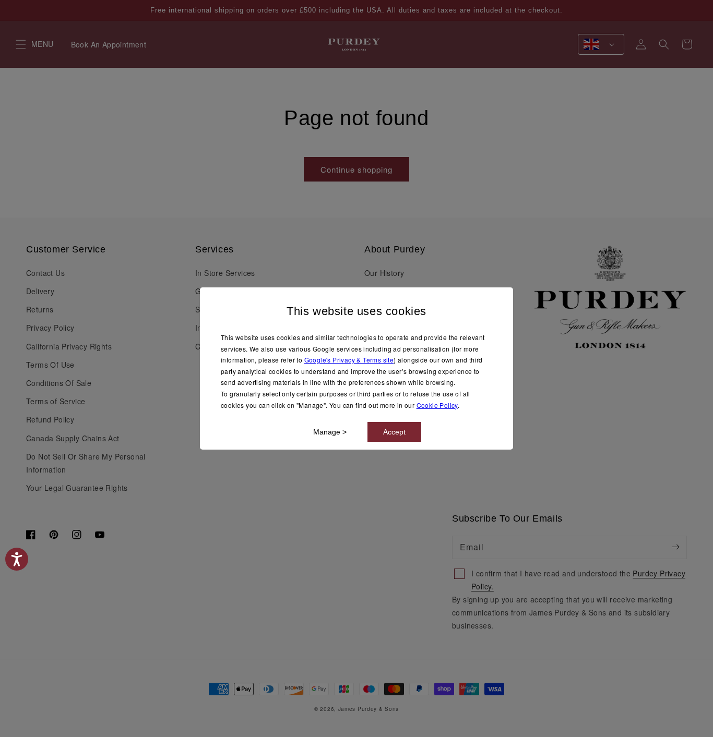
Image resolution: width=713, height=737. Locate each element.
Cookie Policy (437, 405)
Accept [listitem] (394, 432)
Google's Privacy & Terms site (349, 359)
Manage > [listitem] (330, 432)
